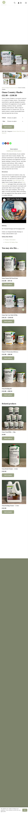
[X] (5, 143)
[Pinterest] (8, 143)
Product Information (10, 239)
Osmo (15, 87)
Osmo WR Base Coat (18, 180)
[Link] (18, 3)
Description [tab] (14, 149)
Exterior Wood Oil (17, 131)
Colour (4, 117)
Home (3, 87)
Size (4, 121)
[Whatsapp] (10, 143)
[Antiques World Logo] (4, 3)
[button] (14, 3)
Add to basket (8, 127)
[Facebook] (3, 143)
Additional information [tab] (14, 151)
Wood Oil (4, 133)
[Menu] (26, 3)
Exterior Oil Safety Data (11, 242)
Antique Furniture (10, 87)
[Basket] (20, 3)
